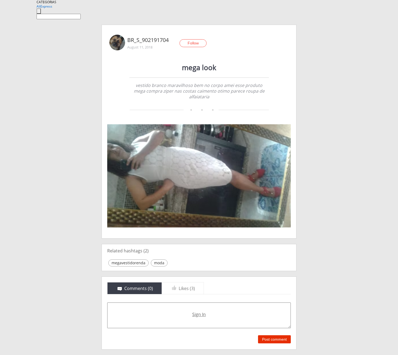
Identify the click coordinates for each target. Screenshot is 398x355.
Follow (193, 43)
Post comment (274, 339)
